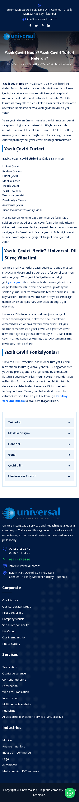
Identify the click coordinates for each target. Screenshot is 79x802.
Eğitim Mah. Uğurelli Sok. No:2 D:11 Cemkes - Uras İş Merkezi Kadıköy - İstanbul (39, 11)
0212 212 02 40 (19, 548)
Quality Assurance (14, 673)
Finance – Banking (13, 746)
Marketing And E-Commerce (20, 771)
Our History (10, 600)
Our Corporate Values (16, 606)
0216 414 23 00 (19, 553)
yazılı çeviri (16, 282)
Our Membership (13, 637)
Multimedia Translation (17, 704)
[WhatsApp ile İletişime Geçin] (70, 793)
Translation (9, 667)
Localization (10, 686)
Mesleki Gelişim (19, 433)
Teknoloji (14, 422)
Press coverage (12, 612)
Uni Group (9, 631)
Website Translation (15, 692)
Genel (12, 454)
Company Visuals (13, 619)
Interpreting (10, 698)
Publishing (9, 710)
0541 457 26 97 (19, 559)
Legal (5, 759)
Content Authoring (14, 679)
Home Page (13, 64)
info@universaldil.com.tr (42, 19)
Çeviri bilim (15, 465)
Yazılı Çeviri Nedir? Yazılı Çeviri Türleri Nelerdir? (47, 64)
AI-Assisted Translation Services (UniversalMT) (33, 717)
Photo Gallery (11, 643)
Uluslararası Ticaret (22, 476)
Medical (7, 740)
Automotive (10, 765)
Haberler (14, 444)
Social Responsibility (15, 625)
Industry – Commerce (16, 752)
